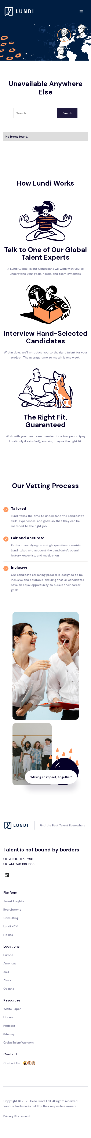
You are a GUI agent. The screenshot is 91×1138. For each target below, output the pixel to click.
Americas (9, 963)
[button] (81, 11)
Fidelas (8, 935)
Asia (6, 972)
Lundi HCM (10, 926)
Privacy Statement (16, 1116)
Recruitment (12, 909)
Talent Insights (13, 901)
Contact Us (11, 1063)
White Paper (12, 1009)
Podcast (9, 1026)
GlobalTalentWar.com (18, 1042)
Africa (7, 980)
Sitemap (9, 1034)
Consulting (10, 918)
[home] (19, 11)
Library (8, 1017)
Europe (8, 955)
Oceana (8, 989)
